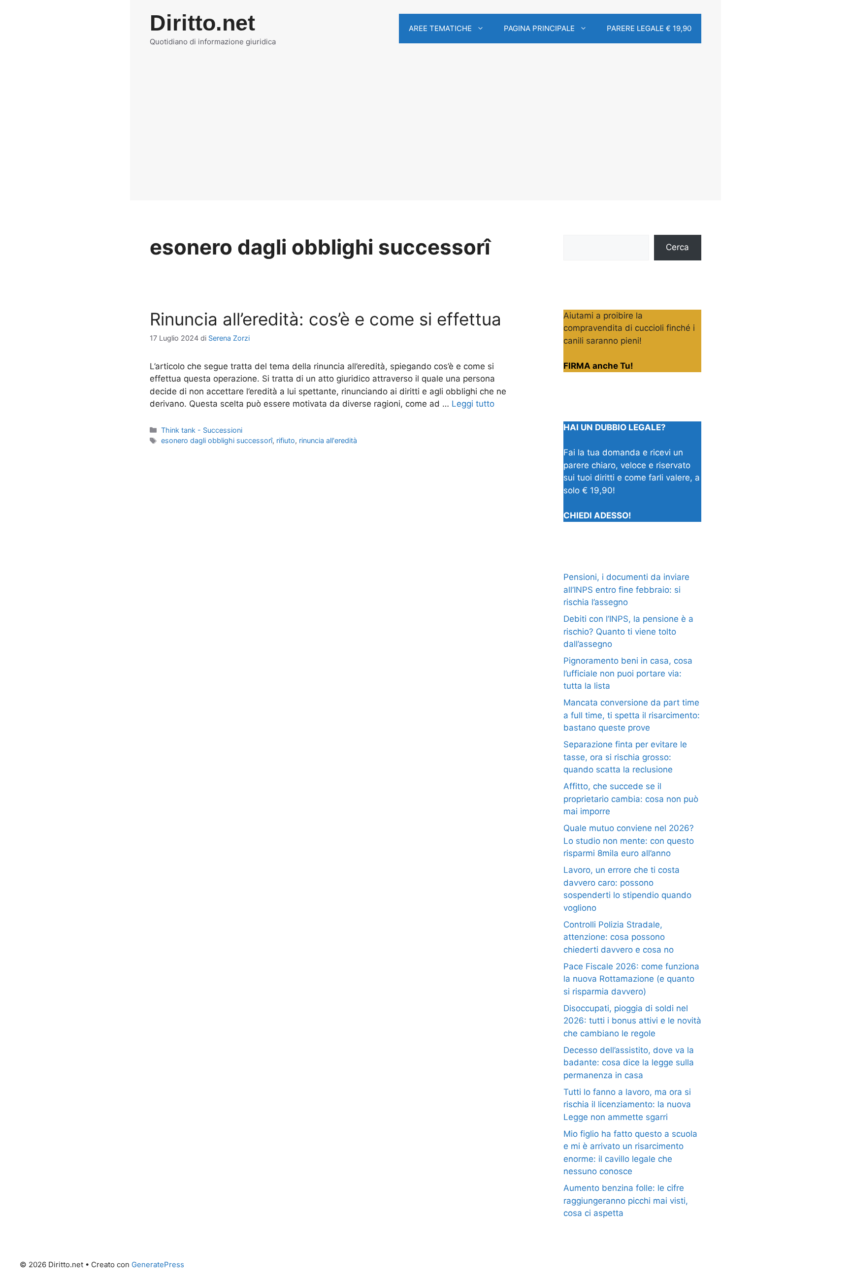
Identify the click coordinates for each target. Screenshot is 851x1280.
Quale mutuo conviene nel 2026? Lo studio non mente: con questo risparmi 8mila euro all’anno (628, 840)
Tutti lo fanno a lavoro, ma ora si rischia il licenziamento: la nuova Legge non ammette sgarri (627, 1104)
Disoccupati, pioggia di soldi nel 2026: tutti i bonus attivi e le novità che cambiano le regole (632, 1020)
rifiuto (285, 440)
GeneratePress (157, 1264)
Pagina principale (539, 28)
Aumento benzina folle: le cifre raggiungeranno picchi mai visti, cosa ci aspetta (625, 1200)
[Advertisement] (425, 131)
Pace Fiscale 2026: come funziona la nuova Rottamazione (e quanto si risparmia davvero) (631, 978)
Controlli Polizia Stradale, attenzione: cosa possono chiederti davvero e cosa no (618, 937)
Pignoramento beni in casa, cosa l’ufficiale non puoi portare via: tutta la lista (627, 673)
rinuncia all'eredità (328, 440)
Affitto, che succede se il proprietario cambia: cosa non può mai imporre (630, 798)
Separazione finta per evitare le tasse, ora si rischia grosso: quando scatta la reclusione (625, 756)
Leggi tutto (473, 404)
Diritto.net (202, 22)
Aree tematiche (440, 28)
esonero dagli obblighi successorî (216, 440)
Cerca (677, 247)
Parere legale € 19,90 (649, 28)
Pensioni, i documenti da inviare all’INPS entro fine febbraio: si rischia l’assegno (626, 589)
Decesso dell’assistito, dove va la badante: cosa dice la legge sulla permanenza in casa (628, 1062)
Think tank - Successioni (201, 430)
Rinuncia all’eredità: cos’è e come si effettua (325, 319)
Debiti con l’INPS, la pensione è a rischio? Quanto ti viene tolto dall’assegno (628, 631)
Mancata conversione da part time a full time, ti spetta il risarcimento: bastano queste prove (631, 715)
